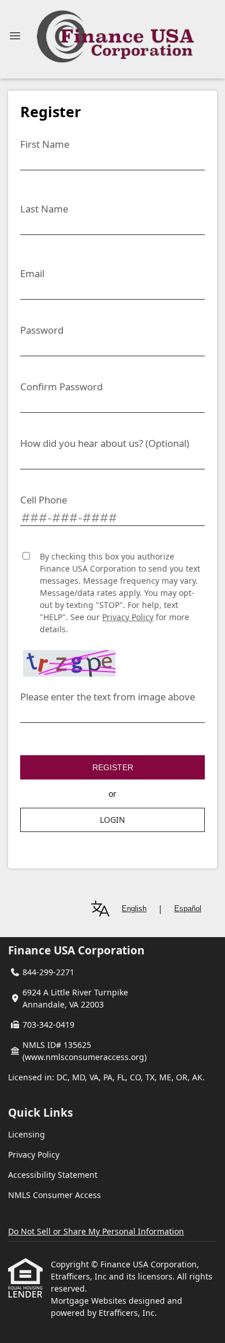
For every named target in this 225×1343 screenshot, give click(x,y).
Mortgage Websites (90, 1300)
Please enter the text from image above (107, 697)
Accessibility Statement (52, 1174)
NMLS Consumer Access (54, 1194)
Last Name (44, 209)
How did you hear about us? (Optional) (104, 443)
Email (32, 273)
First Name (44, 144)
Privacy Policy (127, 616)
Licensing (26, 1134)
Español (187, 908)
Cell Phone (43, 500)
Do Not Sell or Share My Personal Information (96, 1231)
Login (112, 819)
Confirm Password (61, 386)
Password (41, 330)
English (134, 908)
